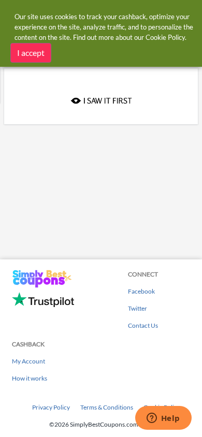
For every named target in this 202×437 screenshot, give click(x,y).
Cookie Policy (165, 37)
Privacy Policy (51, 407)
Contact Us (143, 325)
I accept (31, 52)
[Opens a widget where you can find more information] (163, 419)
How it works (29, 378)
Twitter (137, 308)
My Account (28, 361)
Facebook (141, 291)
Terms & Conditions (106, 407)
